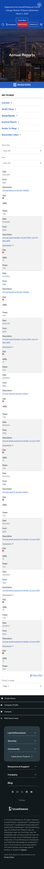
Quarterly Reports (9, 122)
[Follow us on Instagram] (17, 792)
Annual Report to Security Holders (15, 190)
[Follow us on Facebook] (12, 792)
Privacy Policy (9, 857)
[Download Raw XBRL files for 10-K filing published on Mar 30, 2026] (22, 260)
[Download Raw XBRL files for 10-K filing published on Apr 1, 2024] (22, 460)
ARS (4, 182)
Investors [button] (24, 84)
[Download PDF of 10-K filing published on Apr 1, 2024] (22, 453)
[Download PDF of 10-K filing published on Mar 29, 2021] (22, 653)
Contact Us (33, 24)
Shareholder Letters (10, 135)
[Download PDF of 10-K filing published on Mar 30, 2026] (22, 252)
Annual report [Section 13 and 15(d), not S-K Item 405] (20, 239)
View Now (22, 20)
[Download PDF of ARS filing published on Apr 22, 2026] (22, 198)
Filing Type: (6, 145)
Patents (24, 850)
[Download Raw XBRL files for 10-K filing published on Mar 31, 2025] (22, 362)
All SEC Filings (8, 109)
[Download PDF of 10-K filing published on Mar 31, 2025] (22, 354)
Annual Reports (8, 116)
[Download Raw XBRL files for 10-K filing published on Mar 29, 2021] (22, 661)
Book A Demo (22, 24)
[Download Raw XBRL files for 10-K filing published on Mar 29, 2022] (22, 610)
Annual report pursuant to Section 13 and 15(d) (21, 441)
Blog (10, 782)
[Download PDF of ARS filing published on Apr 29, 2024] (22, 401)
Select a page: (8, 680)
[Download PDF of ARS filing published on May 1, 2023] (22, 500)
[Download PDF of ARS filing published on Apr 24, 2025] (22, 300)
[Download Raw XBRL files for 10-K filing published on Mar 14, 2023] (22, 559)
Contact (22, 800)
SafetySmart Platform (20, 756)
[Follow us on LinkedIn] (26, 792)
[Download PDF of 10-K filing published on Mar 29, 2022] (22, 602)
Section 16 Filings (9, 128)
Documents (8, 245)
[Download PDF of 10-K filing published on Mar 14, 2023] (22, 551)
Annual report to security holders (15, 393)
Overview (6, 103)
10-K (4, 230)
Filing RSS (36, 675)
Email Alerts (9, 698)
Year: (3, 157)
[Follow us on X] (22, 792)
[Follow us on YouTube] (31, 792)
